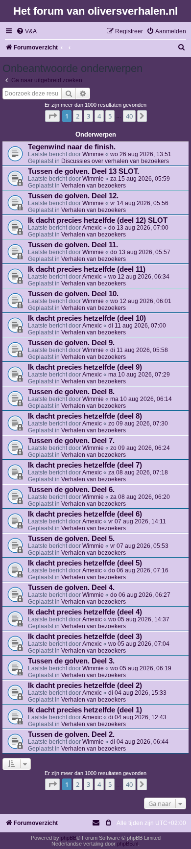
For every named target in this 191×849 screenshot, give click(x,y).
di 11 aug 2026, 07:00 (137, 325)
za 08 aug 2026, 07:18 (138, 472)
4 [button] (99, 116)
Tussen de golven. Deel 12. (73, 196)
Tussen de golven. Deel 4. (71, 587)
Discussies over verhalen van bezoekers (115, 161)
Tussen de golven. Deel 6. (71, 490)
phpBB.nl (127, 844)
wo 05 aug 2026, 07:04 (138, 643)
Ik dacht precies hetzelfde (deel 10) (87, 318)
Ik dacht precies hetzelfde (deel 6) (85, 514)
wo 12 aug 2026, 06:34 (138, 276)
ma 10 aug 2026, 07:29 (139, 374)
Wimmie (93, 154)
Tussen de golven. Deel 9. (71, 343)
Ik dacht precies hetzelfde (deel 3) (85, 636)
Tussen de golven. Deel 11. (73, 245)
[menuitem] (26, 31)
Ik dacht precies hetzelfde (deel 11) (86, 269)
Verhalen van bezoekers (93, 185)
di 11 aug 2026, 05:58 (139, 350)
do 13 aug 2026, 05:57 (140, 252)
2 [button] (77, 116)
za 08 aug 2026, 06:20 (140, 497)
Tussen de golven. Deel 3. (71, 661)
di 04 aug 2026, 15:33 (137, 692)
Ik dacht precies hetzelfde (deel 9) (85, 367)
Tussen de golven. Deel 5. (71, 538)
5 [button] (110, 116)
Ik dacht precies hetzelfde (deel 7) (85, 465)
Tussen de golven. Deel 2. (71, 734)
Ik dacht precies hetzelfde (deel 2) (85, 685)
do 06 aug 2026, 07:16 (138, 570)
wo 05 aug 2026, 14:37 (138, 619)
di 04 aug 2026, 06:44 (139, 741)
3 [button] (88, 116)
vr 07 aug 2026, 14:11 (137, 521)
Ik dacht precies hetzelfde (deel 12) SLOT (97, 220)
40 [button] (129, 116)
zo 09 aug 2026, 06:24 (140, 448)
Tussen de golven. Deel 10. (73, 294)
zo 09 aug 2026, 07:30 (138, 423)
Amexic (92, 227)
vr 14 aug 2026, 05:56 (139, 203)
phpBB (68, 838)
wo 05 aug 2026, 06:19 (140, 668)
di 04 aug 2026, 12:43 (137, 717)
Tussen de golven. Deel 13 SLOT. (83, 171)
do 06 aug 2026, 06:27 (140, 594)
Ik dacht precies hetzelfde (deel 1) (85, 710)
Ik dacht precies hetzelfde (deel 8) (85, 416)
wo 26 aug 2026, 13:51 (140, 154)
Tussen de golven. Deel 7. (71, 441)
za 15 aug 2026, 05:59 (140, 178)
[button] (52, 116)
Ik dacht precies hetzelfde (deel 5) (85, 563)
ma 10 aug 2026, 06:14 (141, 399)
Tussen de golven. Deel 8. (71, 392)
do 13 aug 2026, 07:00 (138, 227)
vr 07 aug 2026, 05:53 (139, 545)
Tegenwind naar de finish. (72, 147)
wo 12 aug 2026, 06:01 (140, 301)
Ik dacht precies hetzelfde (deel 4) (85, 612)
